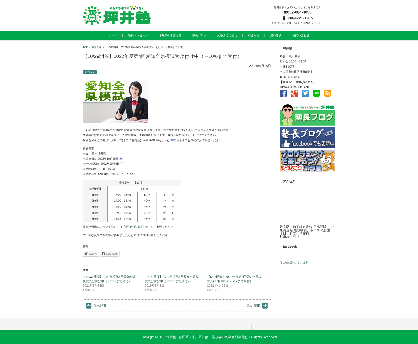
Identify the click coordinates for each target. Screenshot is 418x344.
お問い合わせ (300, 35)
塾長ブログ (199, 35)
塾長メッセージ (138, 35)
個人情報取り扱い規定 (294, 262)
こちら (178, 140)
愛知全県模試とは (136, 226)
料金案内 (253, 35)
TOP (85, 47)
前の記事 (100, 305)
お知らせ (96, 47)
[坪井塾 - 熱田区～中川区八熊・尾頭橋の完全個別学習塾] (170, 15)
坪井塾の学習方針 (170, 35)
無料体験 (275, 35)
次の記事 (253, 305)
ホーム (113, 35)
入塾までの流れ (227, 35)
